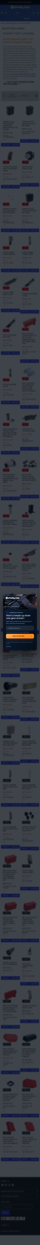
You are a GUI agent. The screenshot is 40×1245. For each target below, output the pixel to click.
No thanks (8, 646)
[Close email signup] (34, 598)
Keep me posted (18, 636)
